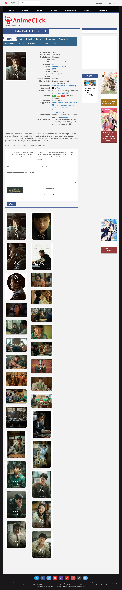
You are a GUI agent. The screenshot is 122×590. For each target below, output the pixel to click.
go (68, 110)
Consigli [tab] (21, 43)
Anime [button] (11, 10)
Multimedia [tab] (9, 43)
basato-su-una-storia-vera (62, 103)
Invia (13, 204)
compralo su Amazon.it (66, 86)
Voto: (45, 194)
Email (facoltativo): (44, 167)
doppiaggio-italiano (59, 112)
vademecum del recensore (20, 157)
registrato (65, 117)
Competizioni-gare (59, 110)
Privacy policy (81, 586)
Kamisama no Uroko (109, 250)
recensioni (61, 93)
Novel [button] (39, 10)
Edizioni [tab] (39, 39)
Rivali (54, 105)
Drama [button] (54, 10)
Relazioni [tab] (31, 43)
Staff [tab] (21, 39)
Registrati (101, 3)
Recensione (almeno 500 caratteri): (21, 172)
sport (67, 107)
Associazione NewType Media (61, 583)
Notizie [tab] (55, 43)
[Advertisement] (80, 21)
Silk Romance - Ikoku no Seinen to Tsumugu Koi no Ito (109, 136)
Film (53, 64)
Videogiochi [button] (70, 10)
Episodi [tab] (29, 39)
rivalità (75, 103)
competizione (62, 105)
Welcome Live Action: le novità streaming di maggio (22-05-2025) (90, 93)
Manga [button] (25, 10)
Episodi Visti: (48, 189)
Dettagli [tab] (10, 39)
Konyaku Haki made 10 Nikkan (109, 102)
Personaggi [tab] (50, 39)
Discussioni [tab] (43, 43)
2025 (54, 69)
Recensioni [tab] (63, 39)
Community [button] (103, 10)
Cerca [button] (87, 10)
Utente (10, 167)
